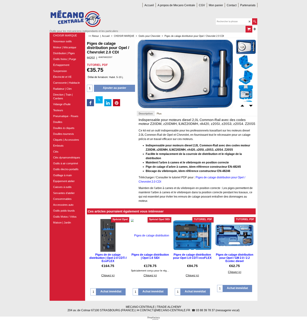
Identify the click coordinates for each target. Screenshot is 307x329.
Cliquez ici (108, 275)
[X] (99, 99)
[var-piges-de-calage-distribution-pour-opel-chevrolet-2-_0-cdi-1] (245, 62)
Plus (159, 113)
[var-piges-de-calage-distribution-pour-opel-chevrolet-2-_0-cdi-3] (245, 92)
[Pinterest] (116, 102)
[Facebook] (90, 102)
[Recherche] (254, 21)
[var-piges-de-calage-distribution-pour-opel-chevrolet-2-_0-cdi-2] (245, 77)
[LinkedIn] (107, 102)
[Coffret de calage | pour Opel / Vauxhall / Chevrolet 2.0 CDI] (245, 47)
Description (146, 113)
